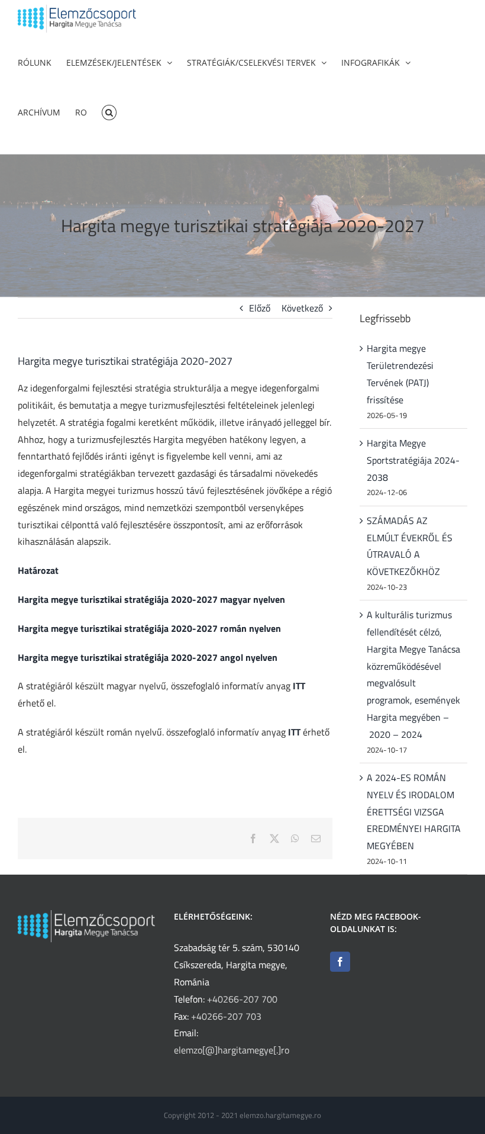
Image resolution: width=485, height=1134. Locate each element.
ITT (299, 686)
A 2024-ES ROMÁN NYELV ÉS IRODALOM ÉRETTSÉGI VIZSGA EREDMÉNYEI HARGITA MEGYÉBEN (414, 811)
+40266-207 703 (226, 1016)
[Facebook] (340, 962)
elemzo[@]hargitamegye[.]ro (231, 1050)
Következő (302, 308)
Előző (259, 308)
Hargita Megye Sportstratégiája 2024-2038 (413, 460)
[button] (109, 111)
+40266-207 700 (242, 999)
